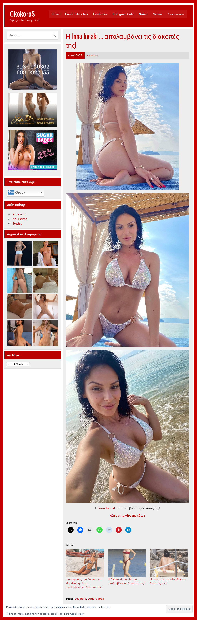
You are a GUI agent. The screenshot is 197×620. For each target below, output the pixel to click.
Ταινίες (17, 223)
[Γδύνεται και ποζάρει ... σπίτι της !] (45, 333)
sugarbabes (96, 598)
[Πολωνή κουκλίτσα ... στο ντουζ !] (45, 307)
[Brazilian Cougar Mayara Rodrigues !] (19, 280)
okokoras (92, 55)
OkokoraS (22, 13)
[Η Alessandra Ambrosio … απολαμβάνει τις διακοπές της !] (127, 563)
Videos (157, 14)
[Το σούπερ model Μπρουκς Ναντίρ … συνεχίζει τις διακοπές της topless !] (19, 254)
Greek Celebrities (76, 14)
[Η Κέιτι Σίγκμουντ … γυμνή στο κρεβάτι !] (19, 307)
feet (76, 598)
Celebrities (100, 14)
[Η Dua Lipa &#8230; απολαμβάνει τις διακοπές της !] (169, 563)
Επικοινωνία (176, 14)
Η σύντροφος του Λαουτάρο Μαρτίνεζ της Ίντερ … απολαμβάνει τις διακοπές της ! (84, 583)
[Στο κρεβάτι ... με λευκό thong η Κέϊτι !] (45, 280)
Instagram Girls (123, 14)
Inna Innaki (106, 508)
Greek (19, 192)
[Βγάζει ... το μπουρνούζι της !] (45, 254)
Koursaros (20, 219)
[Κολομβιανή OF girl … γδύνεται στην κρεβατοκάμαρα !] (19, 333)
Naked (143, 14)
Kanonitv (19, 214)
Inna (83, 598)
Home (55, 14)
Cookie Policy (77, 613)
